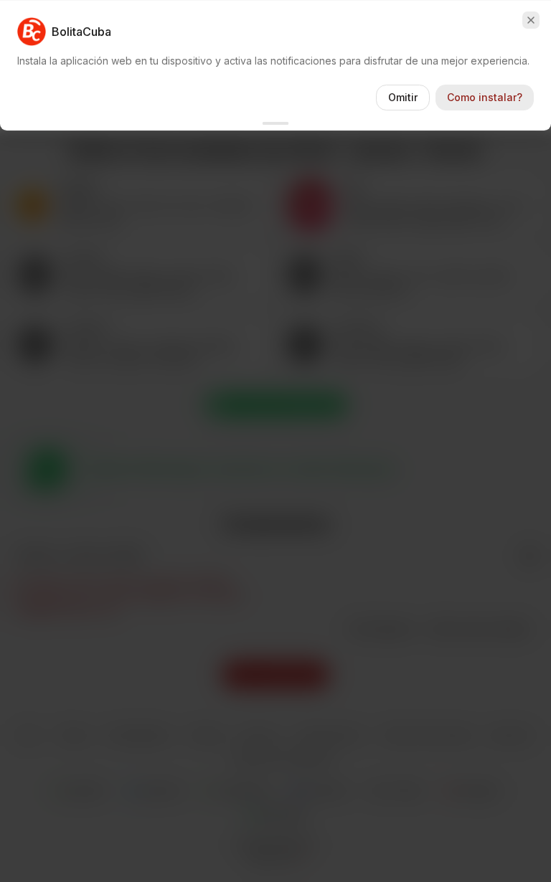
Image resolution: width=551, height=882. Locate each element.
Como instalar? (484, 97)
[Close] (531, 20)
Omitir (403, 97)
